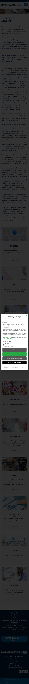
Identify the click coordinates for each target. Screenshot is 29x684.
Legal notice (23, 367)
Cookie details (6, 367)
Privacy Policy (5, 337)
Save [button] (14, 350)
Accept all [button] (14, 354)
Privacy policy (15, 367)
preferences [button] (11, 338)
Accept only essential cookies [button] (15, 358)
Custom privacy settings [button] (14, 362)
